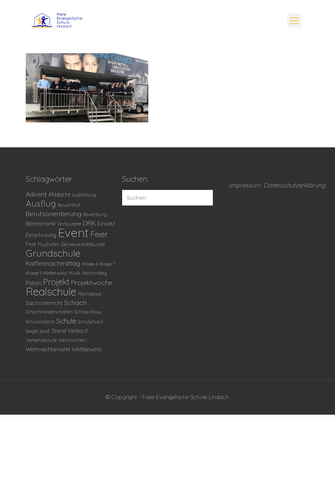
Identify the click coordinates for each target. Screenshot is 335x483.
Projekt (56, 282)
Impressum (244, 185)
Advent (36, 194)
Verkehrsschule (41, 340)
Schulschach (90, 322)
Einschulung (41, 234)
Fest (31, 243)
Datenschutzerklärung (294, 185)
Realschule (51, 291)
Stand (58, 330)
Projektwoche (91, 282)
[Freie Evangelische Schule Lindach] (85, 22)
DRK (89, 223)
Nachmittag (94, 273)
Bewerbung (95, 214)
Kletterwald (55, 273)
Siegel (32, 331)
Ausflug (41, 203)
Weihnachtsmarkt (48, 348)
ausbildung (84, 195)
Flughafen (49, 244)
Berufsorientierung (53, 214)
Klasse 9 (34, 273)
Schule (66, 320)
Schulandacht (40, 322)
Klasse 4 (90, 264)
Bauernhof (69, 205)
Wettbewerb (87, 348)
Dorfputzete (69, 224)
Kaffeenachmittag (53, 263)
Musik (74, 273)
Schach (75, 302)
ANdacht (59, 194)
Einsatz (106, 223)
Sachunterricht (44, 302)
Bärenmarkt (41, 223)
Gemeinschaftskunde (83, 244)
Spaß (45, 331)
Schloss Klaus (88, 312)
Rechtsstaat (89, 294)
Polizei (33, 282)
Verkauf (78, 330)
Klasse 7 (107, 264)
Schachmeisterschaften (49, 312)
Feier (99, 234)
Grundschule (53, 253)
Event (73, 232)
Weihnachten (72, 340)
